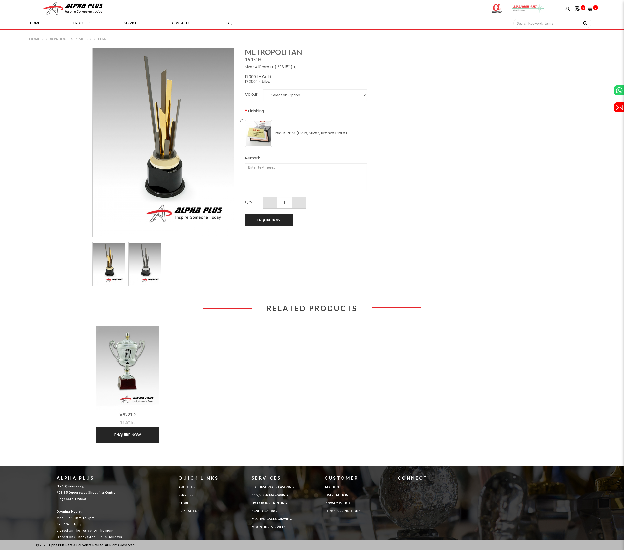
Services (185, 495)
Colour (251, 94)
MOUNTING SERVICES (269, 527)
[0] (577, 8)
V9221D (127, 414)
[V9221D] (127, 368)
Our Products (59, 39)
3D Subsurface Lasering (273, 487)
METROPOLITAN (93, 39)
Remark (252, 158)
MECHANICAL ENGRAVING (272, 519)
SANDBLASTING (264, 511)
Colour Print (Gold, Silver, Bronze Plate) (309, 133)
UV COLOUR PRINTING (269, 503)
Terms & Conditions (343, 511)
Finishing (256, 111)
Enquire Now (268, 219)
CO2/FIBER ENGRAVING (270, 495)
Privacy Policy (337, 503)
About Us (186, 487)
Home (34, 39)
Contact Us (188, 511)
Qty (248, 202)
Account (333, 487)
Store (183, 503)
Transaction (336, 495)
